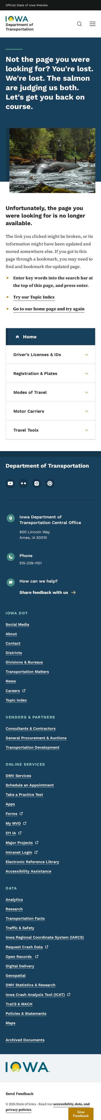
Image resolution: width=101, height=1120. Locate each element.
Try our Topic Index (34, 297)
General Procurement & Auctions (36, 738)
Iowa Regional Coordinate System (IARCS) (45, 937)
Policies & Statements (26, 1013)
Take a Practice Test (24, 794)
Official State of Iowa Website (27, 5)
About (11, 634)
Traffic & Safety (20, 928)
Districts (14, 652)
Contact (13, 643)
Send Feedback (20, 1093)
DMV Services (18, 775)
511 (11, 833)
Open (19, 956)
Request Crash (24, 947)
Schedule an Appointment (30, 785)
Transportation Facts (25, 918)
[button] (80, 1114)
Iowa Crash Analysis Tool (35, 994)
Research (14, 909)
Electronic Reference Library (32, 862)
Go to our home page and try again (49, 309)
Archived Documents (25, 1040)
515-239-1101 (30, 563)
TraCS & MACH (19, 1004)
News (11, 681)
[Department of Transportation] (17, 19)
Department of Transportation (20, 26)
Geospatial (16, 975)
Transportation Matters (27, 671)
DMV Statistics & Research (30, 985)
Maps (11, 1023)
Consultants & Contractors (31, 728)
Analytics (14, 899)
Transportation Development (32, 747)
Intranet (19, 852)
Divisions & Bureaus (24, 662)
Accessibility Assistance (28, 871)
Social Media (17, 624)
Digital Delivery (20, 966)
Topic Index (16, 700)
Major (19, 842)
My (13, 823)
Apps (10, 804)
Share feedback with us (43, 592)
